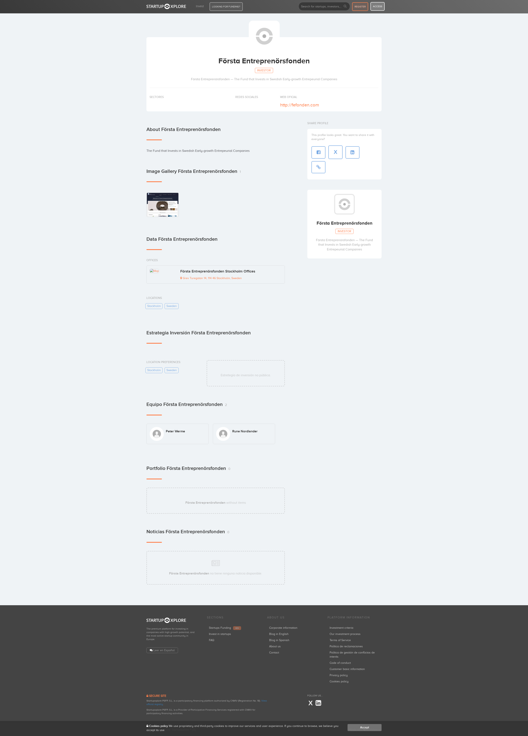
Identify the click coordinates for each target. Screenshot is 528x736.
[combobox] (324, 6)
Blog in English (279, 634)
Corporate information (283, 627)
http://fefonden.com (299, 104)
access (377, 6)
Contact (274, 652)
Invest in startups (220, 634)
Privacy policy (339, 675)
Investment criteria (341, 627)
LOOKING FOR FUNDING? (226, 6)
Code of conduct (340, 662)
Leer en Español (164, 650)
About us (275, 646)
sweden (171, 306)
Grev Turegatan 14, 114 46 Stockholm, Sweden (212, 278)
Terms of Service (340, 640)
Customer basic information (347, 669)
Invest (200, 6)
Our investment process (345, 634)
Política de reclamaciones (346, 646)
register (360, 6)
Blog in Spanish (279, 640)
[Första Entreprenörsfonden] (162, 204)
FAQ (211, 640)
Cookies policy (339, 681)
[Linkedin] (318, 703)
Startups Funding (224, 627)
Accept (364, 727)
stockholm (154, 306)
